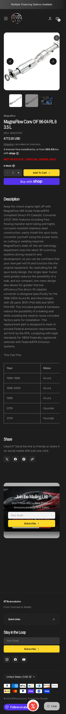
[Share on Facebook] (15, 456)
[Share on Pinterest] (24, 456)
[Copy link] (32, 456)
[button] (6, 18)
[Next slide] (53, 60)
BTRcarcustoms (19, 698)
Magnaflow (9, 113)
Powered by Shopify (38, 698)
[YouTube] (24, 659)
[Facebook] (15, 659)
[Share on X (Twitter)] (7, 456)
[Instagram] (7, 659)
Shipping (9, 141)
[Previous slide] (10, 60)
